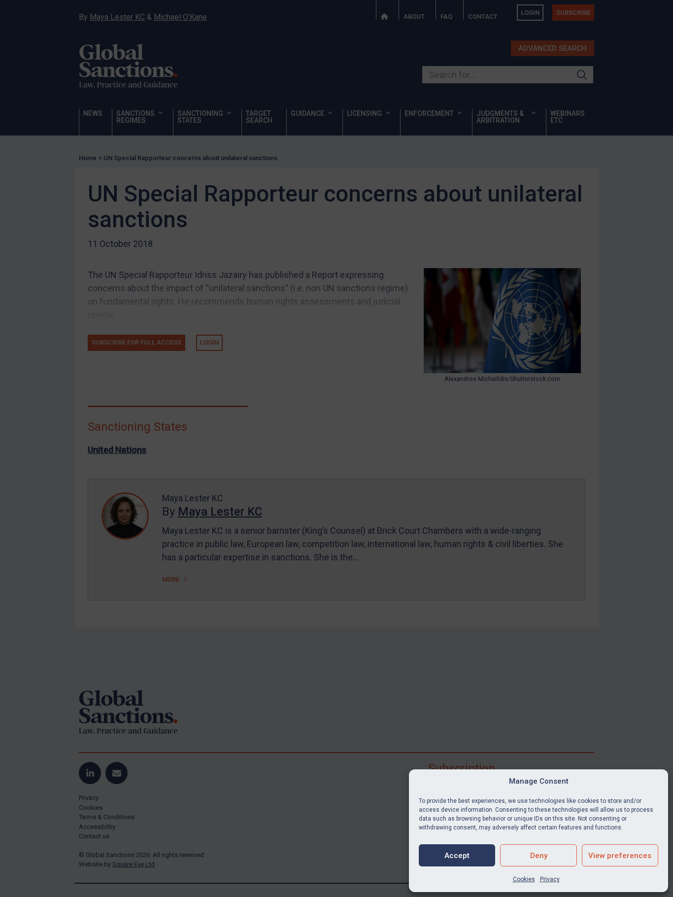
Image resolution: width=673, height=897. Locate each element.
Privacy (550, 879)
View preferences (619, 855)
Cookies (524, 879)
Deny (538, 855)
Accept (457, 855)
